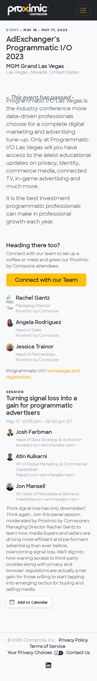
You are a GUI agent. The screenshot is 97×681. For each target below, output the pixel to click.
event (12, 30)
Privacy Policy (73, 640)
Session (15, 392)
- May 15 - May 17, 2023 (44, 30)
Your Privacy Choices (30, 652)
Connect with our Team (46, 280)
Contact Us (78, 652)
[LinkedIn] (48, 666)
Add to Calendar (33, 602)
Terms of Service (47, 646)
